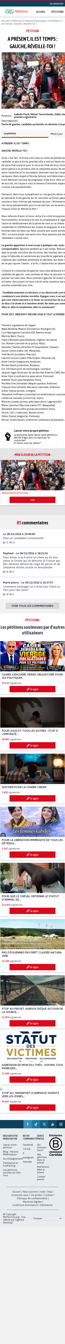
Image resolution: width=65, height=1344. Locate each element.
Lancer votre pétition (10, 1149)
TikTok (27, 1151)
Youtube (27, 1164)
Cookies (48, 1197)
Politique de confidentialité (32, 1201)
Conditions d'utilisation (25, 1207)
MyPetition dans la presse (43, 1172)
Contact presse (41, 1180)
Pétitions (17, 20)
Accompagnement (13, 1161)
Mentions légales (32, 1204)
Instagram (28, 1160)
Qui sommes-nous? (42, 1150)
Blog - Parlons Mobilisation (10, 1155)
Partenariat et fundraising (10, 1167)
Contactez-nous (19, 1197)
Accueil (40, 11)
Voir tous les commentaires (32, 608)
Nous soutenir (30, 1194)
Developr (8, 1225)
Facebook (28, 1147)
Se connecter (56, 3)
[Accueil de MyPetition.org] (16, 12)
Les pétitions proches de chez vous (12, 1175)
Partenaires (46, 1207)
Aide (42, 1194)
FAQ (49, 1194)
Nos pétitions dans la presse (42, 1161)
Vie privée (36, 1197)
